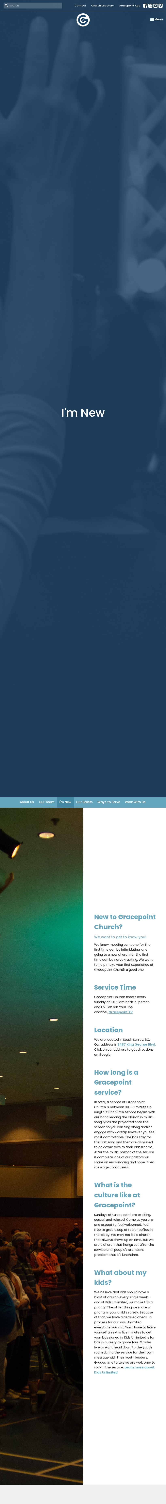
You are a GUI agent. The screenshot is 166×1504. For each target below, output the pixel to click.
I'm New (65, 802)
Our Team (46, 802)
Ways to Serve (109, 802)
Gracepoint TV (121, 1012)
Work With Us (135, 802)
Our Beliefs (84, 802)
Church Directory (102, 5)
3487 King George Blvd (136, 1044)
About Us (27, 802)
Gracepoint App (129, 5)
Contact (80, 5)
